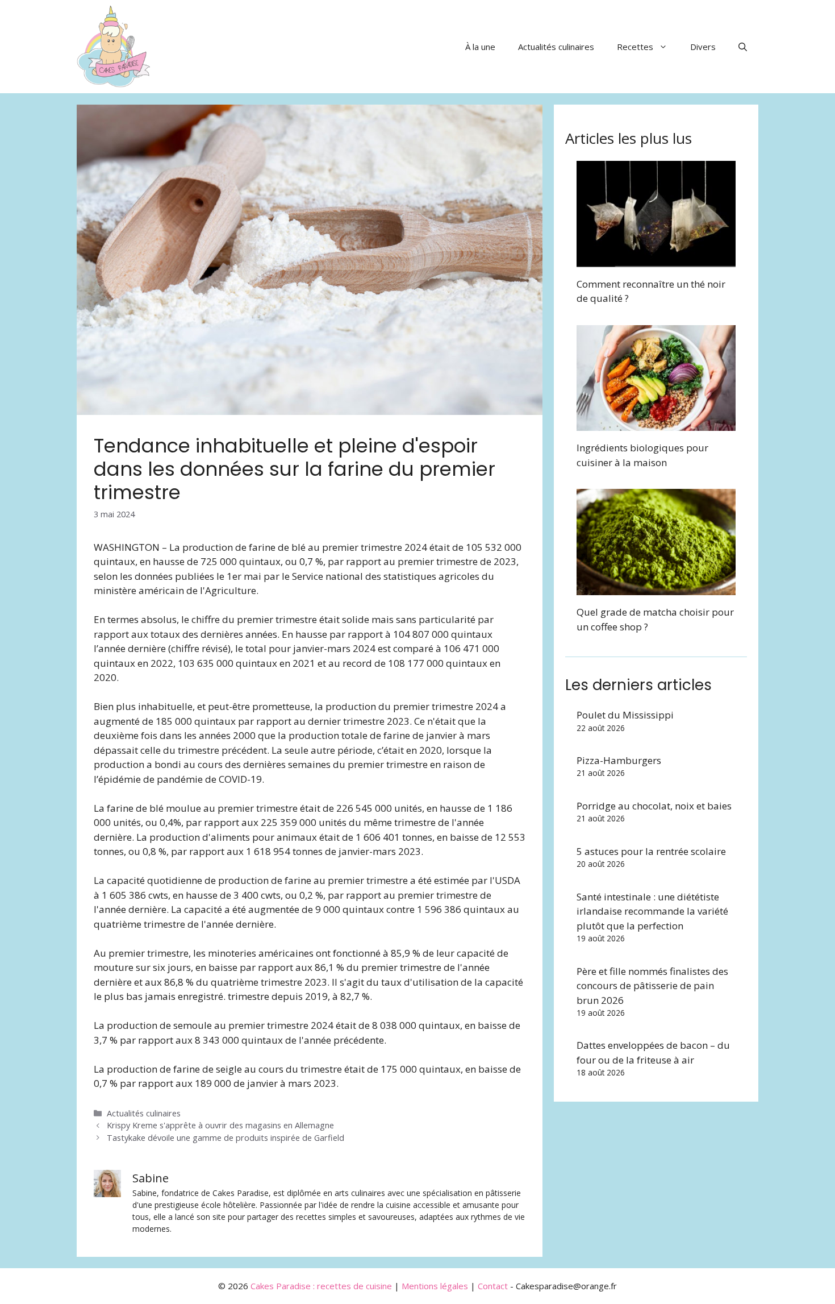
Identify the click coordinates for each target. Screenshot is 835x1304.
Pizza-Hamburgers (619, 760)
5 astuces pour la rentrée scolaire (651, 851)
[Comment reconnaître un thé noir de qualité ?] (656, 259)
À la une (480, 46)
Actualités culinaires (556, 46)
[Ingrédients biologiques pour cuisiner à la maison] (656, 423)
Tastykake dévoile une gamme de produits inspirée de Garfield (225, 1137)
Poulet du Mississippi (625, 714)
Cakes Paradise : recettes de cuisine (321, 1285)
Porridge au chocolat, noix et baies (654, 805)
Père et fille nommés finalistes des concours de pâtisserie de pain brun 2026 (652, 986)
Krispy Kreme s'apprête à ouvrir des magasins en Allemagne (220, 1125)
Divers (703, 46)
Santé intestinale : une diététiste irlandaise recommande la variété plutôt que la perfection (652, 911)
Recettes (635, 46)
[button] (742, 47)
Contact (493, 1285)
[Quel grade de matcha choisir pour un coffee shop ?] (656, 588)
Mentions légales (435, 1285)
